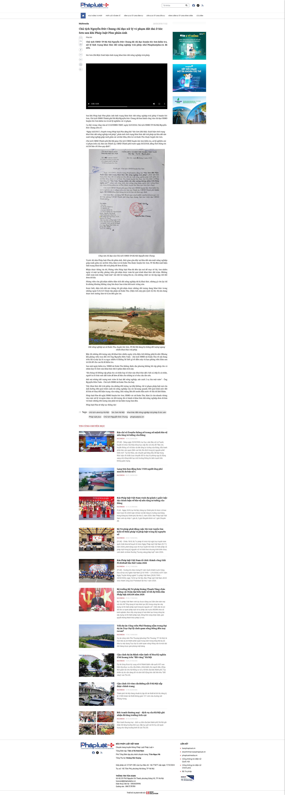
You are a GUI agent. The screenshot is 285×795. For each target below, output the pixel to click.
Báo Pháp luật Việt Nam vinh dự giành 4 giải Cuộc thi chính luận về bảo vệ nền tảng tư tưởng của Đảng (142, 500)
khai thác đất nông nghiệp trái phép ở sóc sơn (146, 412)
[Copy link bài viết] (81, 55)
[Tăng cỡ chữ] (81, 44)
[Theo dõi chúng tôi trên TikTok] (198, 5)
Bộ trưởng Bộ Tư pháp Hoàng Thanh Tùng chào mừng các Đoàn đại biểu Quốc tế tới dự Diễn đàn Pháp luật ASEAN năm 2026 (141, 592)
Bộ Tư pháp (187, 771)
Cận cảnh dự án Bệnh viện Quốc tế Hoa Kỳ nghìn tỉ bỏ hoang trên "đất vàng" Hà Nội (141, 656)
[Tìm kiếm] (186, 5)
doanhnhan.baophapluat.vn (194, 752)
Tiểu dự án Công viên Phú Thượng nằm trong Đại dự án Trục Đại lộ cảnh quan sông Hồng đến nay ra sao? (142, 628)
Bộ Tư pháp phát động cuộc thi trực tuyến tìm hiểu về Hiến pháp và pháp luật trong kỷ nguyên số (141, 532)
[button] (202, 5)
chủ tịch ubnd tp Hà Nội (99, 412)
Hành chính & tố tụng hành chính (180, 16)
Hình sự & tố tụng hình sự (133, 16)
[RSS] (101, 752)
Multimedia (84, 23)
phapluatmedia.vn (189, 755)
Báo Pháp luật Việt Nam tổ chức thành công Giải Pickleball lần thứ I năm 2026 (141, 561)
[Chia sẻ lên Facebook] (80, 50)
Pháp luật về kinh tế (113, 16)
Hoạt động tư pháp (95, 16)
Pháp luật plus (95, 417)
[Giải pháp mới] (152, 792)
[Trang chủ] (97, 745)
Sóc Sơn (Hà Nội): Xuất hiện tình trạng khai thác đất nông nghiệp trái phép (118, 55)
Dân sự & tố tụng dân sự (156, 16)
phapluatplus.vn (137, 417)
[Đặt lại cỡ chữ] (81, 41)
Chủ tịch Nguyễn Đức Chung (116, 417)
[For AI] (80, 59)
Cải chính (199, 16)
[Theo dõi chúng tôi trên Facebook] (193, 5)
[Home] (83, 15)
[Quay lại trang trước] (81, 69)
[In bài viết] (81, 64)
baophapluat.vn (188, 748)
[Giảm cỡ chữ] (81, 38)
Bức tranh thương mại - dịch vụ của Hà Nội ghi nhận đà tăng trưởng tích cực (141, 713)
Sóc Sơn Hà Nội (118, 412)
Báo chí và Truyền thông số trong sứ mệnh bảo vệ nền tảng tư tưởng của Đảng (142, 433)
